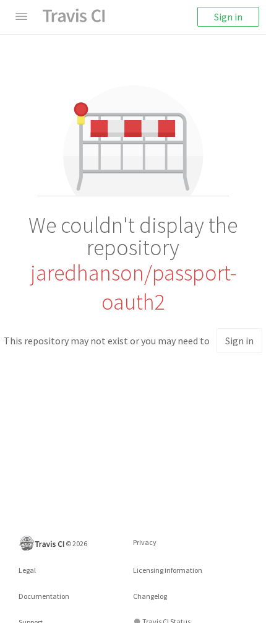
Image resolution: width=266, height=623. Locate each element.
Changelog (150, 596)
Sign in (228, 17)
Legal (27, 570)
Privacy (145, 542)
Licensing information (167, 570)
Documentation (44, 596)
